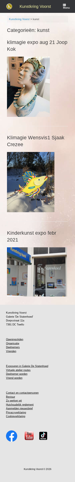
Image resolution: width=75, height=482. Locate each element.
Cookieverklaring (15, 416)
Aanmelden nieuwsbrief (19, 408)
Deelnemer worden (16, 373)
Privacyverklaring (16, 412)
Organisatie (12, 343)
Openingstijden (14, 339)
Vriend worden (14, 377)
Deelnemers (13, 347)
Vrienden (11, 351)
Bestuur (10, 396)
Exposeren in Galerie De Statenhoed (27, 366)
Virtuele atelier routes (18, 370)
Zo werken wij (14, 400)
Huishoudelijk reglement (20, 404)
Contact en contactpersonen (22, 392)
